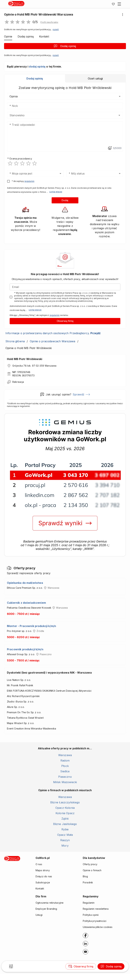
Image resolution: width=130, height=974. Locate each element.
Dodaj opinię (68, 46)
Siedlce (65, 771)
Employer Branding (46, 908)
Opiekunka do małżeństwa (25, 582)
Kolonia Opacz (65, 813)
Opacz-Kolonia (65, 807)
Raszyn (65, 840)
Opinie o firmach (92, 870)
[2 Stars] (16, 163)
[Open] (119, 115)
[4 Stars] (28, 163)
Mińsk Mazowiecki (65, 782)
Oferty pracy (90, 864)
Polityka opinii (91, 914)
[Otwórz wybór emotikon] (110, 148)
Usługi (39, 914)
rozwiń (56, 29)
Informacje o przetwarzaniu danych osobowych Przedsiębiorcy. (53, 333)
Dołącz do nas (44, 876)
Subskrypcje (43, 882)
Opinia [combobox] (13, 96)
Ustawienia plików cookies (97, 927)
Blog (85, 876)
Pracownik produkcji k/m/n (25, 649)
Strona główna (15, 341)
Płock (65, 766)
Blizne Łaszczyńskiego (65, 802)
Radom (65, 760)
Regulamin (88, 902)
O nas (39, 864)
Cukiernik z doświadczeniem (26, 602)
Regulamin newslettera (96, 908)
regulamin (29, 181)
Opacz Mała (65, 834)
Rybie (65, 829)
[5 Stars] (34, 163)
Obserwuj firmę (65, 320)
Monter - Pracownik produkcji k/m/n (31, 626)
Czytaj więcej (55, 191)
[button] (49, 22)
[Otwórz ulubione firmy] (113, 4)
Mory (65, 845)
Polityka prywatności (94, 920)
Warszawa (65, 755)
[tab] (34, 78)
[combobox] (60, 115)
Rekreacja (18, 381)
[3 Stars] (22, 163)
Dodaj (65, 200)
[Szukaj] (11, 966)
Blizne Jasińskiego (65, 824)
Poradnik (88, 882)
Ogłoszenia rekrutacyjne (49, 902)
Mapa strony (43, 870)
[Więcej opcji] (122, 14)
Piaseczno (65, 776)
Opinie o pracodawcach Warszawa (52, 341)
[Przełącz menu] (119, 4)
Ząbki (65, 818)
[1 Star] (10, 163)
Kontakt (40, 888)
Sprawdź (78, 394)
